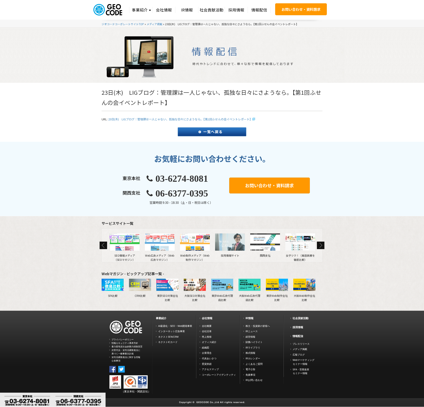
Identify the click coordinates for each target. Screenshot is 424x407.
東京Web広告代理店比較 (222, 297)
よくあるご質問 (254, 364)
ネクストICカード (168, 342)
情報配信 (259, 10)
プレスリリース (301, 344)
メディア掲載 (154, 24)
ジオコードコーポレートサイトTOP (123, 24)
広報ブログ (299, 354)
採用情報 (236, 10)
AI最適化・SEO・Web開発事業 (175, 326)
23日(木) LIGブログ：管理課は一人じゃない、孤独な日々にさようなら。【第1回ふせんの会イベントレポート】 (180, 119)
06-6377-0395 (181, 193)
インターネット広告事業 (171, 331)
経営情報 (250, 336)
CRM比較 (140, 295)
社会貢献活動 (211, 10)
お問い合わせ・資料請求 (301, 9)
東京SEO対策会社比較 (167, 297)
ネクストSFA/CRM (168, 336)
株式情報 (250, 353)
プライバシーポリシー (123, 339)
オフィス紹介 (209, 342)
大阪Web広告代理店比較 (249, 297)
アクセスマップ (210, 369)
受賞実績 (207, 364)
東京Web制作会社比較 (277, 297)
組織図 (205, 347)
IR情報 (187, 10)
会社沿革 (207, 331)
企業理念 (207, 353)
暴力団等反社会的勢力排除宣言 (127, 346)
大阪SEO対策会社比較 (194, 297)
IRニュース (252, 331)
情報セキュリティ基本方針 (125, 343)
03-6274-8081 (181, 179)
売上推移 (207, 336)
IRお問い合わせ (254, 380)
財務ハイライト (254, 342)
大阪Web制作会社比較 (304, 297)
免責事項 (250, 374)
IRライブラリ (253, 347)
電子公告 (250, 369)
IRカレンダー (253, 358)
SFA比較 (112, 295)
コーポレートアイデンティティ (219, 374)
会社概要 (207, 326)
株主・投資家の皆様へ (258, 326)
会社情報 (164, 10)
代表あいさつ (209, 358)
